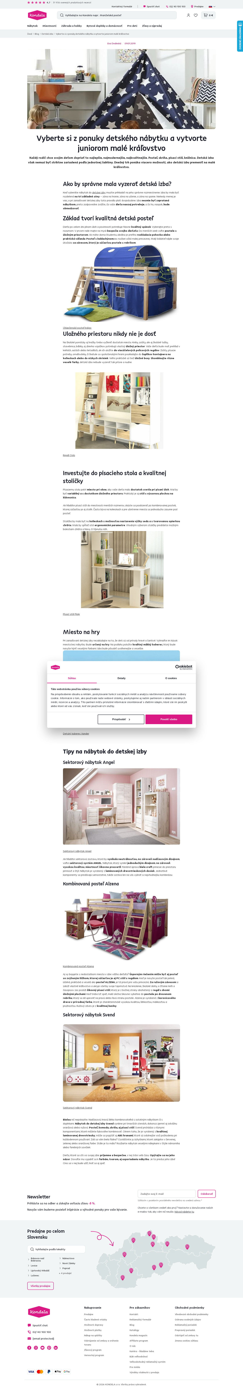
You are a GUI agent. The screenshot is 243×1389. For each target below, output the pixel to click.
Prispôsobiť (119, 719)
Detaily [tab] (122, 678)
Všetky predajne (40, 1286)
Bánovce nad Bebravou (37, 1259)
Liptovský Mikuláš (40, 1270)
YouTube (42, 1348)
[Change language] (212, 6)
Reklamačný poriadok (186, 1324)
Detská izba (47, 34)
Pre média (135, 1367)
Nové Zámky (68, 1263)
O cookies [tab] (171, 678)
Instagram (36, 1348)
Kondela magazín (138, 1335)
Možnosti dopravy (93, 1324)
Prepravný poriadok (185, 1330)
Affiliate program (139, 1340)
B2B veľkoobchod (138, 1356)
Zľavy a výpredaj (152, 25)
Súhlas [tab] (72, 678)
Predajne (198, 6)
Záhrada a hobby (71, 25)
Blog (37, 34)
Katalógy (134, 1330)
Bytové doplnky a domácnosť (104, 25)
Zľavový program (92, 1349)
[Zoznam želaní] (196, 15)
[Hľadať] (61, 15)
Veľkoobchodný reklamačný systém (147, 1361)
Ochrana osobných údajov (188, 1319)
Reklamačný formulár (140, 1319)
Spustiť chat (153, 6)
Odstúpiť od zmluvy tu (186, 1335)
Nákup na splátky (93, 1335)
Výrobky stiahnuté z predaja (144, 1372)
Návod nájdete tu (184, 1211)
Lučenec (35, 1275)
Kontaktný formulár (122, 6)
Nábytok (32, 25)
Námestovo (68, 1258)
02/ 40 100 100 (177, 6)
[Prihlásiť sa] (188, 15)
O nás (133, 1345)
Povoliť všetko (169, 719)
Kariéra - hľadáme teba (142, 1351)
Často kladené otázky (95, 1319)
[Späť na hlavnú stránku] (37, 15)
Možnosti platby (92, 1330)
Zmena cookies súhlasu (186, 1340)
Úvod (29, 34)
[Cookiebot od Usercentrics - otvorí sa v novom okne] (177, 667)
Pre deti (132, 25)
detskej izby (98, 192)
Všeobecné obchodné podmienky (191, 1314)
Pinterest (49, 1348)
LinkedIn (56, 1348)
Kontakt (134, 1314)
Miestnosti (49, 25)
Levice (34, 1265)
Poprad (66, 1268)
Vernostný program (94, 1355)
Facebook (29, 1348)
